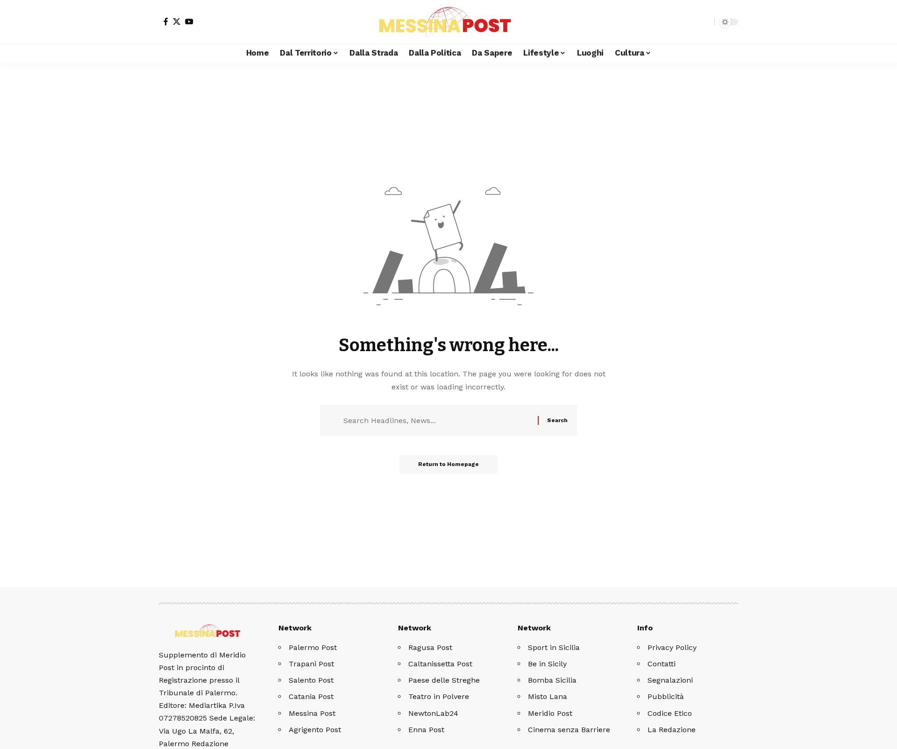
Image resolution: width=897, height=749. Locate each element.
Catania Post (311, 696)
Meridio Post (550, 713)
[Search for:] (437, 420)
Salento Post (311, 680)
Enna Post (426, 729)
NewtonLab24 (433, 713)
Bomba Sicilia (552, 680)
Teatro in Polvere (438, 696)
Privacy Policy (672, 647)
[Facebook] (166, 21)
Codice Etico (670, 713)
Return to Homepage (448, 464)
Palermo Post (313, 647)
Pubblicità (666, 696)
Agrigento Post (315, 729)
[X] (177, 21)
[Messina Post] (448, 22)
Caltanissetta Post (440, 663)
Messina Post (312, 713)
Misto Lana (547, 696)
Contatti (662, 663)
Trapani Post (311, 663)
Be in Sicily (547, 663)
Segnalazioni (670, 680)
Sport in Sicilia (554, 647)
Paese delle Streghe (444, 680)
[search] (705, 22)
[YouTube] (189, 21)
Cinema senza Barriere (569, 729)
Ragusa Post (430, 647)
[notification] (691, 22)
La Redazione (672, 729)
